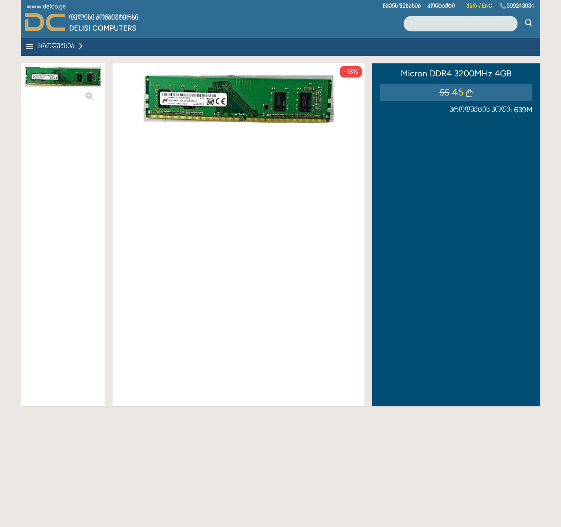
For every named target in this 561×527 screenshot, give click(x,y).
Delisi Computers (103, 28)
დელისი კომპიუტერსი (104, 18)
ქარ (471, 6)
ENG (487, 6)
